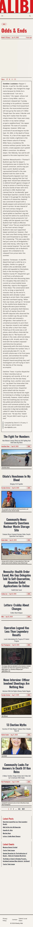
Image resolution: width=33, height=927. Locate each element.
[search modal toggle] (30, 16)
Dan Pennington (5, 645)
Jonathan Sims (5, 446)
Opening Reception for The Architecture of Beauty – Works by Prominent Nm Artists (15, 854)
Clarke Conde (5, 735)
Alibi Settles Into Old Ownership (12, 827)
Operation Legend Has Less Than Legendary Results (15, 823)
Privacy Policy (5, 920)
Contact (14, 920)
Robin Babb (4, 540)
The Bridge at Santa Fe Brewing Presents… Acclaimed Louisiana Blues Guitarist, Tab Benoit (16, 860)
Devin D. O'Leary (5, 37)
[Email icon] (15, 79)
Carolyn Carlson (5, 488)
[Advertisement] (16, 58)
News (4, 24)
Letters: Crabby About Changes (11, 836)
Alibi (2, 617)
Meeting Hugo (7, 833)
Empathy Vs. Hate (8, 830)
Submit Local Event (23, 920)
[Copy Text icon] (12, 79)
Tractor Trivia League (9, 850)
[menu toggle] (2, 16)
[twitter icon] (9, 79)
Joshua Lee (4, 594)
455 (19, 809)
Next (23, 809)
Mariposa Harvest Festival (10, 847)
